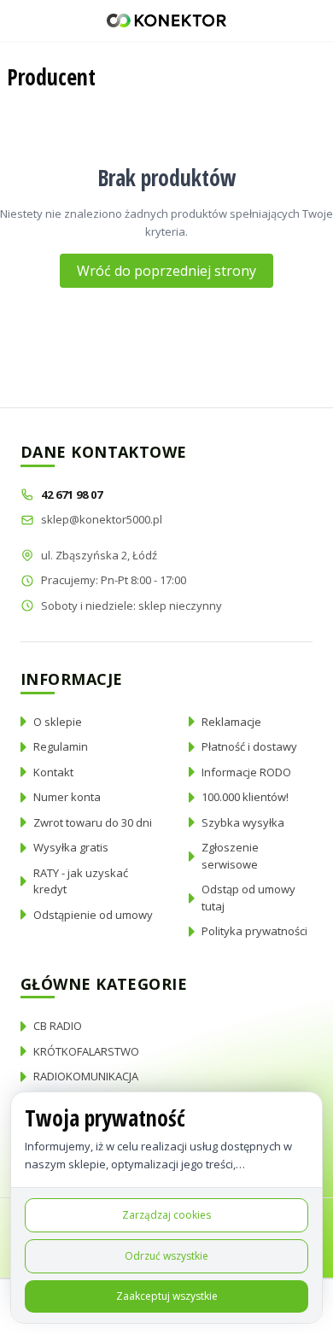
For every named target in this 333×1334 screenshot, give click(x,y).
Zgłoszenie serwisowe (230, 856)
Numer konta (67, 796)
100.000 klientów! (245, 796)
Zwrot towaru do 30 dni (92, 822)
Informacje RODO (246, 772)
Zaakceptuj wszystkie (167, 1296)
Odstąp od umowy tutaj (248, 897)
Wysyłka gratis (70, 847)
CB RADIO (57, 1025)
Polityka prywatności (254, 931)
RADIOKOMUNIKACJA (85, 1076)
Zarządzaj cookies (166, 1215)
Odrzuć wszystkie (166, 1256)
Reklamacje (231, 721)
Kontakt (53, 772)
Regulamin (60, 746)
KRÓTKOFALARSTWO (86, 1051)
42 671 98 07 (73, 494)
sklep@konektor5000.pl (101, 519)
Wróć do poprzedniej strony (166, 270)
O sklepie (57, 721)
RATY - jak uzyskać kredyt (80, 881)
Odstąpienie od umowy (93, 914)
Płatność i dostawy (249, 746)
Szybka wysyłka (243, 822)
